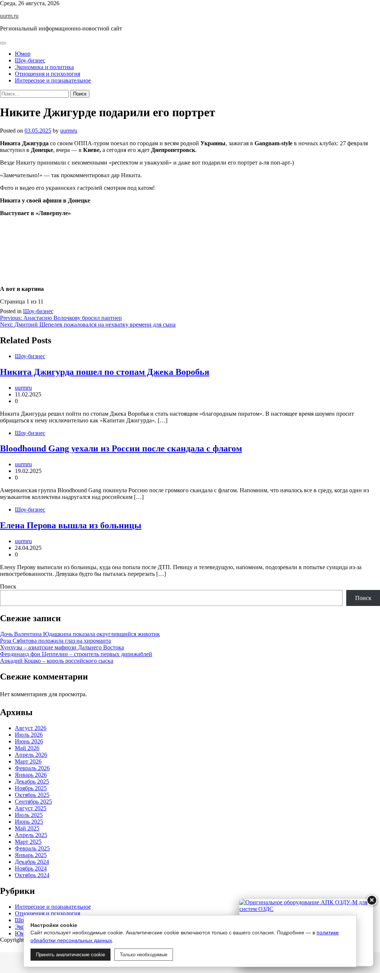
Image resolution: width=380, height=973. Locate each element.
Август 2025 (30, 808)
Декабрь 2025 (32, 781)
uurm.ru (9, 16)
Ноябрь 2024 (31, 868)
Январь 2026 (31, 775)
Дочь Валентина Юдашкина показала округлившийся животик (80, 634)
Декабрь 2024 (32, 862)
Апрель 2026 (31, 755)
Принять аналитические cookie (70, 954)
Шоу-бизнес (30, 60)
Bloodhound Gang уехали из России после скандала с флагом (121, 448)
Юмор (22, 54)
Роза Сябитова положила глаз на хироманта (55, 641)
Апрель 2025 (31, 835)
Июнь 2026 (29, 741)
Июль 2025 (29, 815)
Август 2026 (30, 728)
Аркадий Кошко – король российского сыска (56, 661)
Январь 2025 (31, 855)
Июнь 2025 (29, 821)
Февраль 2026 (32, 768)
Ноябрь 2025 (31, 788)
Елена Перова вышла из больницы (70, 525)
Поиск (8, 586)
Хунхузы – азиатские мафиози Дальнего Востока (62, 647)
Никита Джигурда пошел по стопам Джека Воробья (104, 372)
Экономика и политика (44, 67)
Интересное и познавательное (53, 80)
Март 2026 (28, 761)
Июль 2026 (29, 735)
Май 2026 (27, 748)
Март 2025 (28, 842)
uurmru (68, 130)
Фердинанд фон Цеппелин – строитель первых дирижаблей (76, 654)
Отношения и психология (47, 74)
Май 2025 (27, 828)
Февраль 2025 (32, 848)
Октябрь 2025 (32, 795)
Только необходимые (143, 954)
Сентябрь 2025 (33, 801)
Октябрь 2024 (32, 875)
